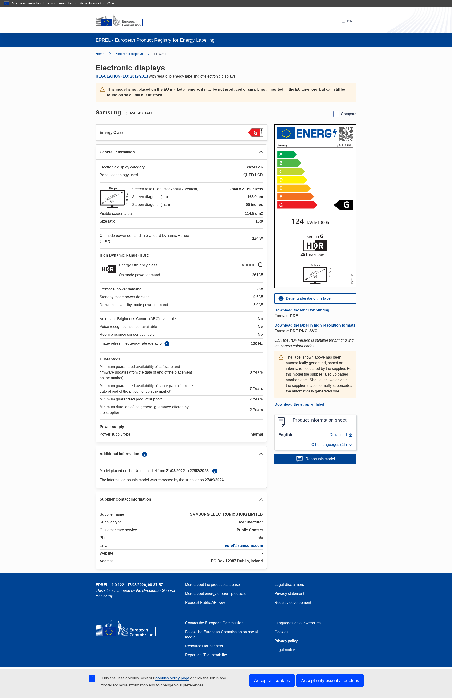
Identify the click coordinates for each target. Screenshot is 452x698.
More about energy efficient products (215, 594)
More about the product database (212, 585)
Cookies (281, 632)
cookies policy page (172, 678)
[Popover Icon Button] (167, 343)
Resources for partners (204, 646)
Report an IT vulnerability (206, 655)
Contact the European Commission (214, 623)
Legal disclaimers (289, 585)
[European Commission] (122, 20)
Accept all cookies (272, 680)
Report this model (320, 459)
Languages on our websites (297, 623)
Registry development (292, 602)
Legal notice (284, 650)
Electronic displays (129, 54)
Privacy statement (289, 594)
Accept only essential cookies (330, 680)
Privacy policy (286, 641)
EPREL (129, 585)
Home (100, 54)
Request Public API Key (205, 602)
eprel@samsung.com (244, 545)
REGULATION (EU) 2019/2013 (122, 76)
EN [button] (350, 21)
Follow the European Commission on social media (221, 634)
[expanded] (261, 152)
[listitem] (134, 54)
